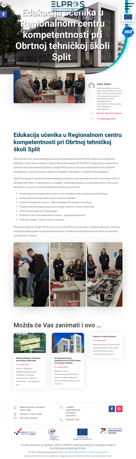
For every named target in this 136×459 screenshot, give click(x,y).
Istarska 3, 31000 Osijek (31, 414)
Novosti (100, 113)
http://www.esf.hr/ (98, 452)
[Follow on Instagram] (119, 409)
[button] (3, 14)
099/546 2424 (72, 419)
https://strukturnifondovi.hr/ (72, 452)
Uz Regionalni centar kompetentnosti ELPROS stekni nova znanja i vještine (67, 360)
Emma (107, 84)
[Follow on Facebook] (112, 409)
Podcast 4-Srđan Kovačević (104, 336)
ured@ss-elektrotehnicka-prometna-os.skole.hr (73, 411)
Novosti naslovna (113, 113)
